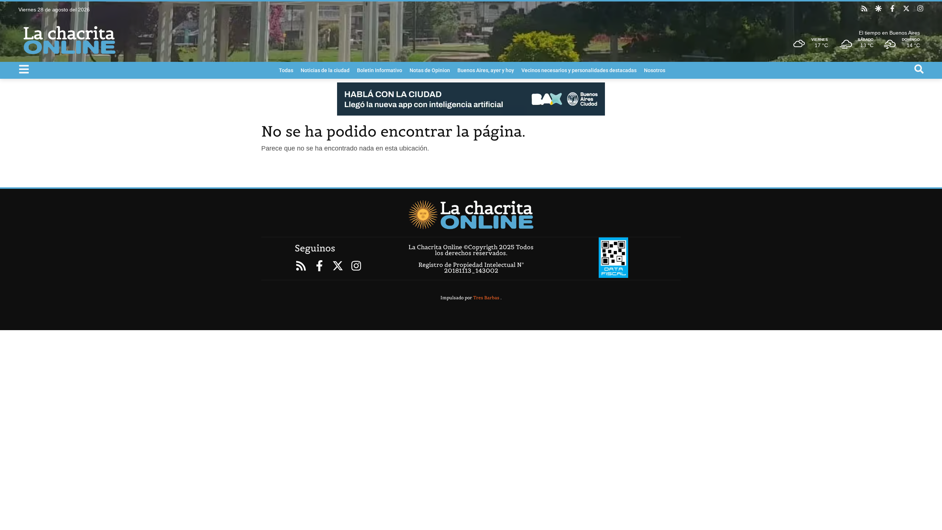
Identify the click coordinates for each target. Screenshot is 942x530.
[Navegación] (23, 69)
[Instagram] (920, 8)
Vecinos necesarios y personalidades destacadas (579, 70)
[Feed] (864, 8)
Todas (286, 70)
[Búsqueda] (919, 69)
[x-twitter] (906, 8)
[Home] (470, 214)
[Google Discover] (878, 8)
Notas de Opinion (430, 70)
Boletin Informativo (379, 70)
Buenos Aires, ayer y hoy (485, 70)
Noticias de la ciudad (325, 70)
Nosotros (654, 70)
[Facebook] (892, 8)
